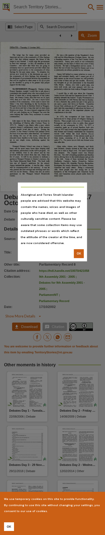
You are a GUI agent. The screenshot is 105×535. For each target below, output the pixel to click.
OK (79, 253)
